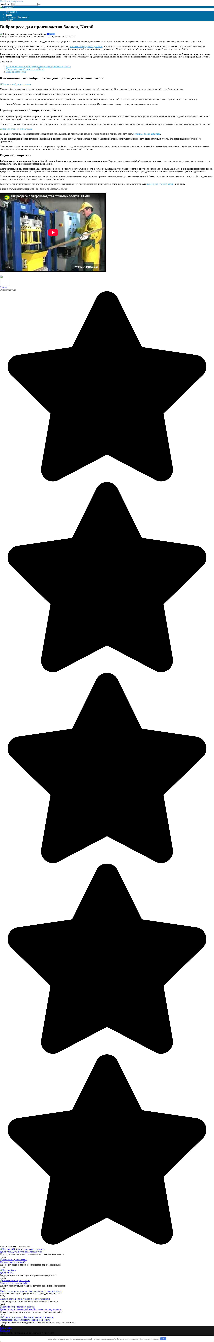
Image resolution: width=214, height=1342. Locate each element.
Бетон (9, 14)
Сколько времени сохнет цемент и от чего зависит (25, 1299)
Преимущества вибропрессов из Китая (25, 69)
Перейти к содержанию (11, 1)
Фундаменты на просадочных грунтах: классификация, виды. (31, 1291)
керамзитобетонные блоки (160, 184)
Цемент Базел (7, 1272)
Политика (5, 1330)
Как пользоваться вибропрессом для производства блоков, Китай (38, 66)
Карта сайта (6, 1327)
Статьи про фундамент (17, 17)
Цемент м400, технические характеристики (21, 1251)
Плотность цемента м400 (12, 1262)
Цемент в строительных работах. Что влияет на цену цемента (30, 1309)
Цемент (9, 19)
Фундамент (11, 12)
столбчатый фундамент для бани (86, 46)
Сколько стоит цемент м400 (14, 1283)
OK (163, 1339)
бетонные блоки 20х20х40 (146, 134)
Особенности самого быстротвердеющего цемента (25, 1320)
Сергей (3, 287)
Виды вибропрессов (16, 72)
